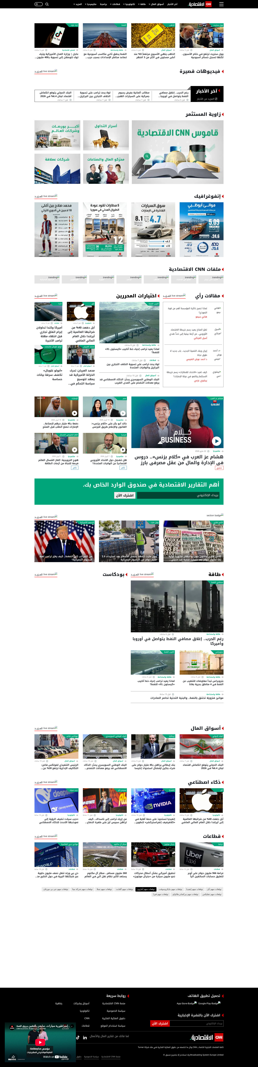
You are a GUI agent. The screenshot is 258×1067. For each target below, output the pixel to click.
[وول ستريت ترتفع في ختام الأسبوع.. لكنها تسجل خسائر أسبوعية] (202, 35)
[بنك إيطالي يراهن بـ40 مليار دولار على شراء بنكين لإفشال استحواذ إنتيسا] (153, 746)
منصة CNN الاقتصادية (110, 1057)
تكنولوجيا (130, 4)
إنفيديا (172, 790)
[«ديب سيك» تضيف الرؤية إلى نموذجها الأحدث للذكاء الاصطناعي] (56, 800)
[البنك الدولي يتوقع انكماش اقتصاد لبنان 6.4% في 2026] (202, 746)
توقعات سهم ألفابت (124, 889)
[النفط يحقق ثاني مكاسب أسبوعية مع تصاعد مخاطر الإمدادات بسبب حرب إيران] (105, 35)
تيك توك (74, 25)
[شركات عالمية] (57, 169)
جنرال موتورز (169, 844)
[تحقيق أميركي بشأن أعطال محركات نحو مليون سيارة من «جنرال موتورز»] (153, 854)
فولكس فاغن (72, 736)
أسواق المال (157, 4)
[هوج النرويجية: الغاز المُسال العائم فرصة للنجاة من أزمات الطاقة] (56, 443)
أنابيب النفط (154, 303)
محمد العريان (88, 346)
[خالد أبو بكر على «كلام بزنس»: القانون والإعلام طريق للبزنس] (105, 407)
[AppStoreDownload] (187, 1003)
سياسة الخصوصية (91, 1057)
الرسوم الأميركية (87, 522)
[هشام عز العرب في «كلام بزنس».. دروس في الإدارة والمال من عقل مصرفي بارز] (177, 422)
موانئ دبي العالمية (69, 844)
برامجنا (103, 4)
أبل (93, 303)
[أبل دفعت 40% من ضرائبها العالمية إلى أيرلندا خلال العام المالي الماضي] (81, 311)
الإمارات (75, 398)
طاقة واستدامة (117, 50)
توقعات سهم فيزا (160, 894)
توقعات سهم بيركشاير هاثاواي (185, 894)
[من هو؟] (106, 169)
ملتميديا (216, 451)
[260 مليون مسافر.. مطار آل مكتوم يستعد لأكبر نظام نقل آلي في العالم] (105, 854)
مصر (124, 398)
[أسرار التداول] (106, 135)
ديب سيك (74, 790)
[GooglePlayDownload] (209, 1003)
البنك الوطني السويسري (116, 736)
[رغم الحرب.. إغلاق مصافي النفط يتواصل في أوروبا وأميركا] (177, 606)
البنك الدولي (217, 736)
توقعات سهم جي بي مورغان (55, 889)
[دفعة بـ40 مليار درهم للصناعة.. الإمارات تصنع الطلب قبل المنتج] (56, 407)
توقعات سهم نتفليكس (211, 894)
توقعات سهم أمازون (146, 889)
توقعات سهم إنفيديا (194, 889)
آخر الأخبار (172, 4)
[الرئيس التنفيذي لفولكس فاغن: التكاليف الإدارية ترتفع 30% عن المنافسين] (56, 746)
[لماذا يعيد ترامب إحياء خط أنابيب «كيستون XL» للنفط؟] (129, 322)
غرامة (220, 844)
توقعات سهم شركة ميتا (82, 889)
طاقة (143, 4)
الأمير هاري (218, 522)
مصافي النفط (217, 582)
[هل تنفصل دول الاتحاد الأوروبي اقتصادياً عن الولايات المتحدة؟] (105, 443)
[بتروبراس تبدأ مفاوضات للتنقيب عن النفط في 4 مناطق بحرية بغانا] (202, 662)
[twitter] (85, 1037)
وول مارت (154, 522)
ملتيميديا (91, 4)
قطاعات (116, 4)
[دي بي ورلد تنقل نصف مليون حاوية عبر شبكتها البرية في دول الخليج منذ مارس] (56, 854)
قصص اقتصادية (68, 50)
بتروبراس (219, 652)
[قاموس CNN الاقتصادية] (178, 152)
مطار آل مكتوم (120, 844)
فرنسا (123, 434)
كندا (60, 303)
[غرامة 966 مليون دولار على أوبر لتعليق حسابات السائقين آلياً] (202, 854)
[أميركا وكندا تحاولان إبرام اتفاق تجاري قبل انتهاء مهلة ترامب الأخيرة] (48, 311)
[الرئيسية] (200, 4)
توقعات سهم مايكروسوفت (170, 889)
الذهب (172, 25)
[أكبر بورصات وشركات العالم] (57, 135)
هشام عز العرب (216, 398)
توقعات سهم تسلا (104, 889)
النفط (124, 25)
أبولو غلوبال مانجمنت (53, 346)
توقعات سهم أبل (214, 889)
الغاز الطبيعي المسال (69, 434)
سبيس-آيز (122, 790)
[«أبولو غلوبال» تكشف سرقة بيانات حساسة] (48, 354)
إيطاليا (172, 736)
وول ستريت (218, 25)
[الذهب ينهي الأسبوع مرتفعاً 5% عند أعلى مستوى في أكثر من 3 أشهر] (153, 35)
